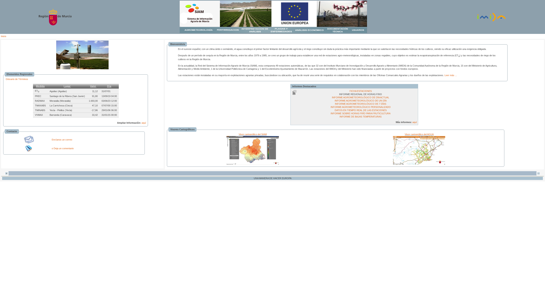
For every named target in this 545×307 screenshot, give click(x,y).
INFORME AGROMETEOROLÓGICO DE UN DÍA (361, 100)
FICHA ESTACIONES (361, 91)
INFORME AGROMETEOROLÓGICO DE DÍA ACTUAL (360, 97)
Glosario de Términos (17, 79)
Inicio (3, 36)
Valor (93, 86)
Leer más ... (451, 75)
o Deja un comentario (63, 148)
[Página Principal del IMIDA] (491, 21)
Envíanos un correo (62, 139)
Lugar (67, 86)
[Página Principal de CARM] (55, 24)
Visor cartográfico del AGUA (419, 134)
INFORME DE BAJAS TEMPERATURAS (361, 116)
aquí (144, 123)
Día (109, 86)
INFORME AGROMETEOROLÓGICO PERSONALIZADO (361, 107)
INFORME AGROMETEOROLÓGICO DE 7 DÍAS (360, 104)
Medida (40, 86)
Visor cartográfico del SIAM (253, 134)
